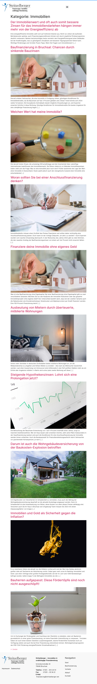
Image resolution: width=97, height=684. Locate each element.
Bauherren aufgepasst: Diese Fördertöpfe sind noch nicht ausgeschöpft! (48, 582)
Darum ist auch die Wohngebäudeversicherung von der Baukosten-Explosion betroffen (47, 445)
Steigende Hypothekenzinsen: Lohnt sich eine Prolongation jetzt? (44, 376)
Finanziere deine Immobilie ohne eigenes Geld (44, 247)
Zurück (14, 649)
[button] (67, 7)
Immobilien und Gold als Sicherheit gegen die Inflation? (43, 515)
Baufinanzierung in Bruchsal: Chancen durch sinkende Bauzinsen (42, 49)
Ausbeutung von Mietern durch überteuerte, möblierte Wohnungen (42, 309)
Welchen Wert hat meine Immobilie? (37, 112)
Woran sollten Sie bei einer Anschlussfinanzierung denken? (46, 179)
